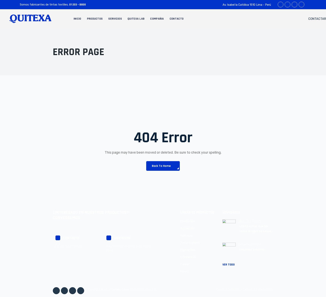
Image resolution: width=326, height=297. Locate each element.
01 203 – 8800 (77, 4)
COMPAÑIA (157, 19)
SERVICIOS (115, 19)
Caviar (184, 264)
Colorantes (188, 257)
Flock (184, 271)
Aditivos (186, 235)
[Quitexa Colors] (30, 18)
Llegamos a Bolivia (251, 249)
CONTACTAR (317, 19)
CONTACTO (177, 19)
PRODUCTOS (95, 19)
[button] (163, 166)
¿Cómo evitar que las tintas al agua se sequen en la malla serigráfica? (256, 229)
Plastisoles (187, 221)
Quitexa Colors (120, 289)
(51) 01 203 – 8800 (68, 246)
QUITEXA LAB (136, 19)
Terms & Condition (228, 289)
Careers (247, 289)
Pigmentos (187, 250)
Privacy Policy (264, 289)
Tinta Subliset (190, 243)
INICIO (77, 19)
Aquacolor (187, 228)
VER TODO (228, 265)
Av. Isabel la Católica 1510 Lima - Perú (247, 4)
